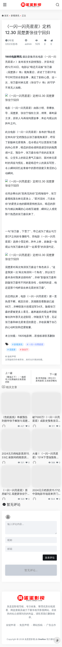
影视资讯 (15, 15)
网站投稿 (38, 624)
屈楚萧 (12, 72)
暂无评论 (13, 504)
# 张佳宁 (24, 349)
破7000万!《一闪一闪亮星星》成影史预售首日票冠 (46, 419)
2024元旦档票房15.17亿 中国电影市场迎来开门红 (46, 492)
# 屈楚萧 (11, 349)
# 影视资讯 (17, 344)
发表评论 (50, 557)
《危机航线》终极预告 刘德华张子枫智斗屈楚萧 (15, 419)
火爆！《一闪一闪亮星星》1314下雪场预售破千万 (45, 455)
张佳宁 (35, 82)
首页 (6, 15)
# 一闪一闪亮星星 (35, 344)
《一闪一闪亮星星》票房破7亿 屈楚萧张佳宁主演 (15, 492)
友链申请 (11, 624)
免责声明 (24, 624)
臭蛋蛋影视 (30, 639)
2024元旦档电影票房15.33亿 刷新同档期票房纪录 (16, 455)
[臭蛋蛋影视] (31, 4)
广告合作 (51, 624)
